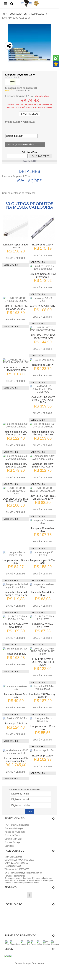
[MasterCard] (15, 944)
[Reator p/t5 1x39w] (15, 649)
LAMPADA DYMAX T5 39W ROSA (15, 626)
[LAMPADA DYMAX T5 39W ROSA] (15, 617)
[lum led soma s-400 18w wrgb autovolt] (42, 425)
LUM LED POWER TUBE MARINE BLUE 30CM (42, 662)
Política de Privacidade (15, 832)
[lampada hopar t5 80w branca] (15, 228)
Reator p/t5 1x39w (15, 653)
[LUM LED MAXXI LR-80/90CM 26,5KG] (15, 299)
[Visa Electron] (46, 944)
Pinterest (9, 78)
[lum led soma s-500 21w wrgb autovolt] (15, 457)
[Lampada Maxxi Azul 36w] (42, 585)
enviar (29, 811)
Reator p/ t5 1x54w (42, 364)
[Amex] (33, 944)
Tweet (9, 54)
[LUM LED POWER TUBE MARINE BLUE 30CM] (42, 651)
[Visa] (7, 944)
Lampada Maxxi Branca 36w (15, 561)
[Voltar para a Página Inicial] (4, 14)
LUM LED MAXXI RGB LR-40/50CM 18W (16, 369)
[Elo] (28, 944)
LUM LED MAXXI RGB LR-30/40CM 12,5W (16, 500)
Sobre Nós (9, 846)
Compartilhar (9, 62)
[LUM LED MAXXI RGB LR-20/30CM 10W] (42, 489)
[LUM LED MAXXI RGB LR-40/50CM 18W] (15, 361)
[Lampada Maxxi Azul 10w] (15, 687)
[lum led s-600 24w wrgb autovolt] (42, 687)
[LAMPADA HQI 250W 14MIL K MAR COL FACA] (42, 389)
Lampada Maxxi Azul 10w (16, 695)
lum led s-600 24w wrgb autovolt (42, 695)
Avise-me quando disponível (20, 145)
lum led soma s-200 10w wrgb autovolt (16, 433)
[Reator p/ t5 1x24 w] (15, 718)
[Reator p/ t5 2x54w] (42, 228)
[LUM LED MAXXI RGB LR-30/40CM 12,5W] (15, 491)
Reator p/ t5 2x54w (42, 244)
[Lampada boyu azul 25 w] (29, 45)
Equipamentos (18, 14)
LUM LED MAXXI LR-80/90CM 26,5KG (16, 307)
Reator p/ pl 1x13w (42, 755)
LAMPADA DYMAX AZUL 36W (42, 626)
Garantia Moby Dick (13, 839)
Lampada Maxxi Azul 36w (42, 594)
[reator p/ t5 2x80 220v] (42, 299)
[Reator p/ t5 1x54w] (42, 360)
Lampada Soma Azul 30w (42, 529)
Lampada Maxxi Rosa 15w (42, 727)
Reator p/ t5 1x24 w (16, 723)
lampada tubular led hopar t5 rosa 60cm (16, 594)
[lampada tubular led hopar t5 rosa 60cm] (15, 585)
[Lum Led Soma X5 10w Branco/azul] (42, 267)
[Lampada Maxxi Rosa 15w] (42, 719)
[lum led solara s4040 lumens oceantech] (15, 751)
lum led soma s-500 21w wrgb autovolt (16, 465)
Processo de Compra (14, 828)
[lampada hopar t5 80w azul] (42, 553)
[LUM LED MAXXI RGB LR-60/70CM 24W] (42, 329)
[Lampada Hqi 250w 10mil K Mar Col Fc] (42, 457)
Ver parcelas (30, 114)
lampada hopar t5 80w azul (42, 561)
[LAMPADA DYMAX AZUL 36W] (42, 617)
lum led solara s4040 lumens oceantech (16, 760)
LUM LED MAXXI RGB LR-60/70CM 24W (43, 337)
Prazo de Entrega (12, 842)
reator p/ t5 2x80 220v (42, 306)
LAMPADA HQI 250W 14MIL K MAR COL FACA (43, 400)
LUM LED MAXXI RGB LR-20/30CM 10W (43, 497)
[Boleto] (39, 944)
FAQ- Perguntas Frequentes (17, 825)
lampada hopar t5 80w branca (15, 246)
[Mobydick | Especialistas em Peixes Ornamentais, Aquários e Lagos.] (29, 3)
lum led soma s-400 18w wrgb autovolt (43, 433)
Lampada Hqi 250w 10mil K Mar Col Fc (43, 465)
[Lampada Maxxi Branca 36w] (15, 553)
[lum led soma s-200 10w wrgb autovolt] (15, 425)
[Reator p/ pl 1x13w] (42, 750)
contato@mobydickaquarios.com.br (26, 873)
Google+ (9, 70)
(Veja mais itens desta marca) (21, 88)
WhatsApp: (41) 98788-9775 (17, 869)
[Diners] (23, 944)
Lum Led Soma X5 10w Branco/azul (43, 275)
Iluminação (37, 14)
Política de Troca (12, 835)
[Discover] (55, 944)
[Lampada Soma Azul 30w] (42, 521)
